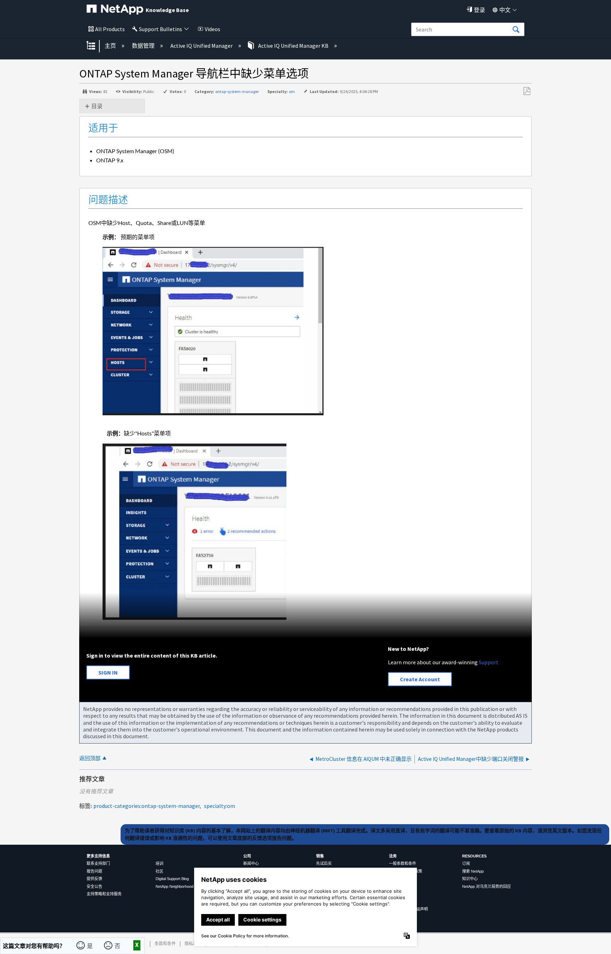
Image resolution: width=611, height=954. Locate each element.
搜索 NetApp (473, 871)
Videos (212, 29)
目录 (97, 106)
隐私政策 (193, 943)
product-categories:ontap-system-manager (146, 805)
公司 (247, 856)
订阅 (466, 863)
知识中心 (470, 879)
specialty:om (219, 805)
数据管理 (144, 45)
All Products (110, 29)
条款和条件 (165, 943)
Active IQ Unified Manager (202, 45)
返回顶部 (89, 758)
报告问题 (94, 871)
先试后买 (324, 863)
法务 (393, 856)
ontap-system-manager (237, 91)
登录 (479, 9)
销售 (320, 856)
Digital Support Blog (172, 879)
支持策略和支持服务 (104, 894)
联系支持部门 (98, 863)
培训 (159, 863)
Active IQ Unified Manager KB (293, 45)
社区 (159, 871)
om (292, 91)
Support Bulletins (160, 29)
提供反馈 (94, 879)
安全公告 (94, 886)
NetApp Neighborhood (174, 886)
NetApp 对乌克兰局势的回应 (486, 886)
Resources (474, 856)
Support (489, 662)
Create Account (420, 679)
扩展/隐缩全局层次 (95, 46)
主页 (111, 45)
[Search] (516, 30)
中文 (505, 9)
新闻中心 (251, 863)
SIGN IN (108, 672)
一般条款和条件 (402, 863)
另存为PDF (526, 91)
